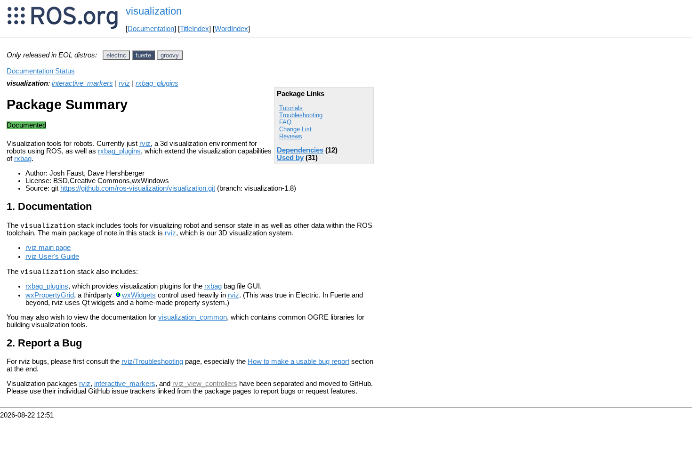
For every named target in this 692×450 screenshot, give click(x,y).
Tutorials (291, 108)
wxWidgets (139, 295)
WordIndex (231, 28)
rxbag (23, 158)
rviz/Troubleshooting (152, 361)
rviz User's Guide (52, 256)
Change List (295, 129)
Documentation (151, 28)
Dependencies (300, 150)
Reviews (290, 136)
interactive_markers (82, 83)
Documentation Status (41, 71)
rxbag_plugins (157, 83)
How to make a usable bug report (298, 361)
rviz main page (48, 247)
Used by (290, 157)
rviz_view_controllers (204, 383)
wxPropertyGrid (49, 295)
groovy (170, 55)
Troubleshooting (300, 115)
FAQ (285, 122)
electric (116, 55)
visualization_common (192, 317)
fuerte (143, 55)
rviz (124, 83)
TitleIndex (194, 28)
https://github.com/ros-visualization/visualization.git (137, 188)
